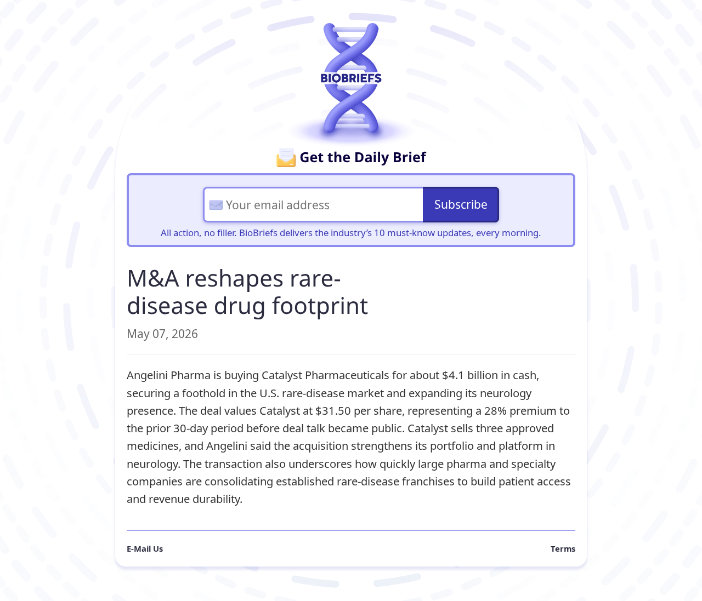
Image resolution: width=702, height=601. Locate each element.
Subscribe (461, 204)
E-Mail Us (145, 548)
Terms (563, 548)
